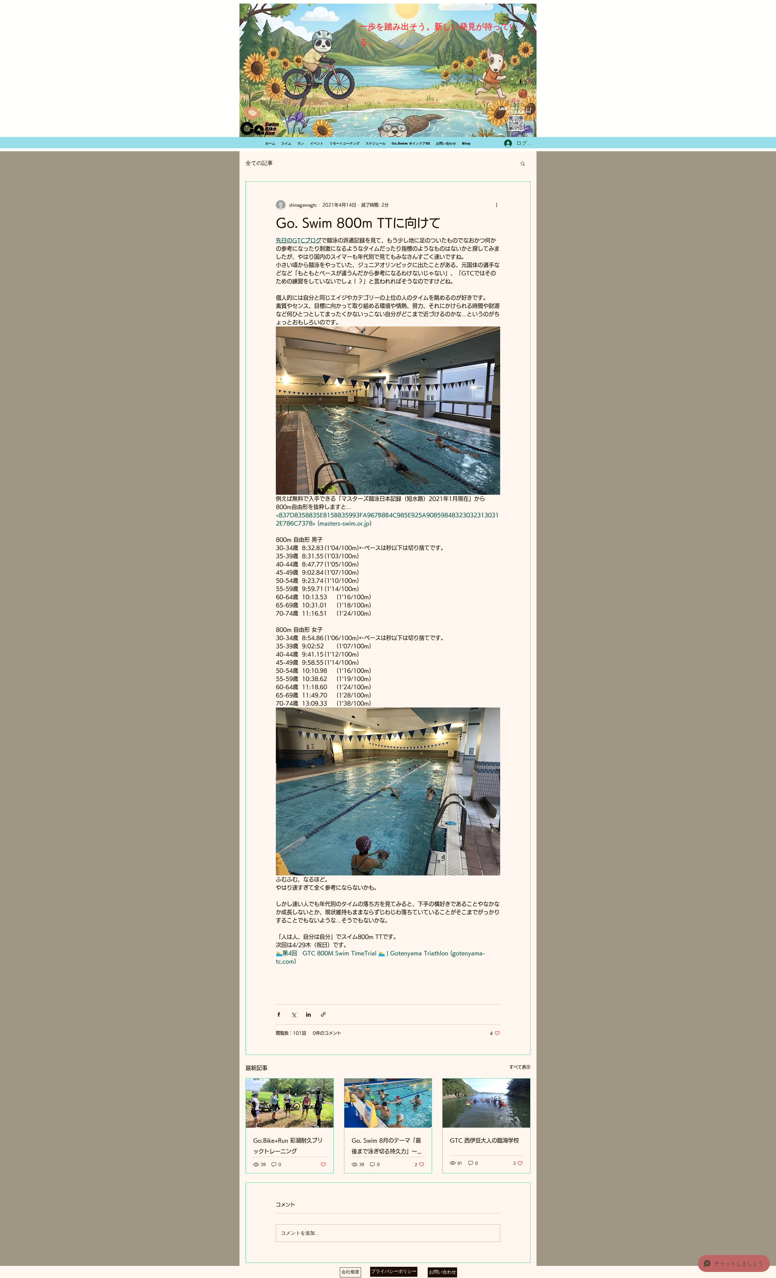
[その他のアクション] (496, 205)
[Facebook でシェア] (279, 1014)
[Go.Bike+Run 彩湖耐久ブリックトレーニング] (289, 1103)
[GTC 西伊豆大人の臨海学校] (486, 1103)
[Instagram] (530, 82)
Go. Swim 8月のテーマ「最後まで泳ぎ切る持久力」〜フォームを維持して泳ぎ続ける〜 (387, 1147)
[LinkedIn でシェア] (308, 1014)
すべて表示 (519, 1067)
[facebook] (520, 82)
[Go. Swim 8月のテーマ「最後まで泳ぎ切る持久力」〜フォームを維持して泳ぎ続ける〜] (388, 1103)
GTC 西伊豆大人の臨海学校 (484, 1140)
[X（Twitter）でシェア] (293, 1014)
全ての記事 (259, 163)
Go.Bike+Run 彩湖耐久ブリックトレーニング (288, 1146)
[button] (523, 163)
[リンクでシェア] (323, 1014)
